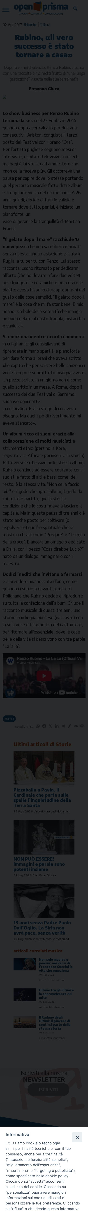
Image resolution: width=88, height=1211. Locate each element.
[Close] (77, 1137)
